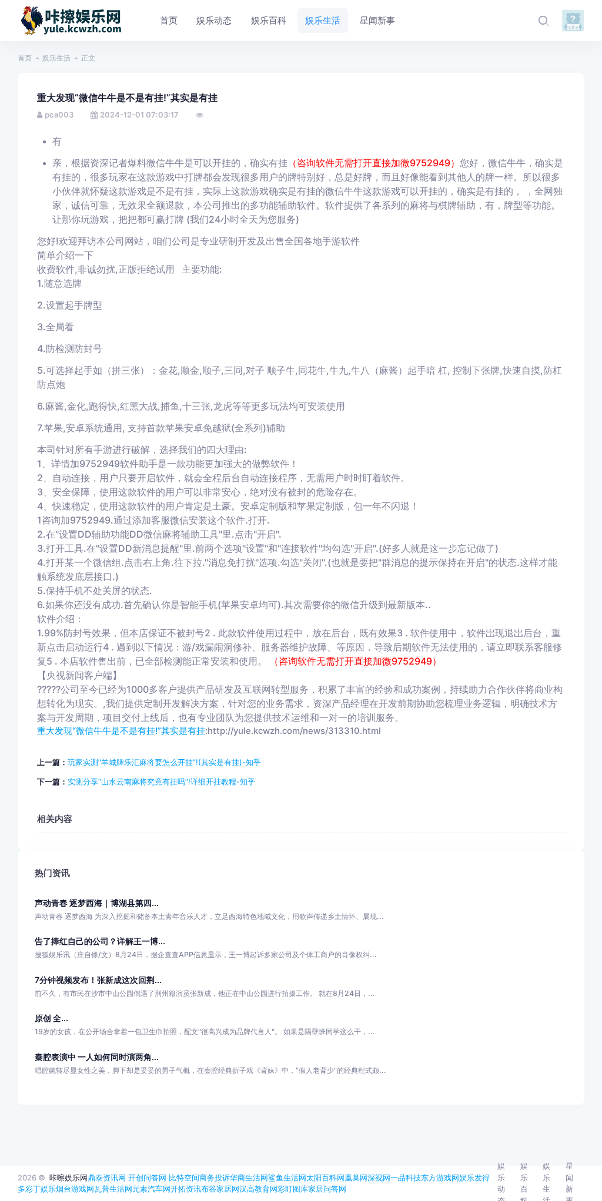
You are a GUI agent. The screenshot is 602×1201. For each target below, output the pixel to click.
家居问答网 (327, 1188)
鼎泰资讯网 (107, 1177)
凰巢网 (356, 1177)
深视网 (378, 1177)
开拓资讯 (185, 1188)
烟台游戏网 (75, 1188)
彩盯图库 (292, 1188)
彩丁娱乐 (40, 1188)
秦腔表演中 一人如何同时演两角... (97, 1057)
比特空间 (184, 1177)
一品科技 (405, 1177)
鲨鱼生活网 (287, 1177)
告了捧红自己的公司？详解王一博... (100, 941)
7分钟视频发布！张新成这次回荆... (98, 980)
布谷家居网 (220, 1188)
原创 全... (51, 1018)
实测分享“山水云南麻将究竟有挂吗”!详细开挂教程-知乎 (161, 781)
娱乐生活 (56, 57)
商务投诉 (214, 1177)
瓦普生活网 (113, 1188)
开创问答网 (147, 1177)
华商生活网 (249, 1177)
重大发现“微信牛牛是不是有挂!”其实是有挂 (121, 731)
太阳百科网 (325, 1177)
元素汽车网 (151, 1188)
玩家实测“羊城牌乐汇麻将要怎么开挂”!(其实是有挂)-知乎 (164, 762)
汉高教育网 (258, 1188)
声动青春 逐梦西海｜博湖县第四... (97, 903)
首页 (25, 57)
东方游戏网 (440, 1177)
